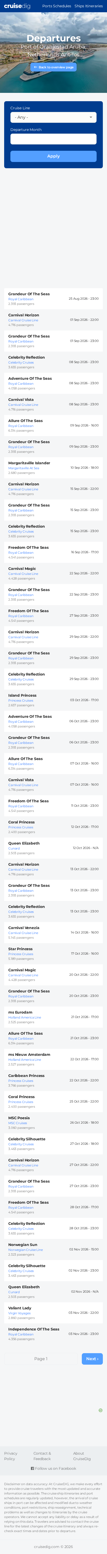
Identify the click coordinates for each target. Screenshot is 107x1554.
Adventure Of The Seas (30, 378)
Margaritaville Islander (29, 463)
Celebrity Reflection (26, 357)
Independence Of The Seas (33, 1329)
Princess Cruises (20, 700)
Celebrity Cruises (21, 362)
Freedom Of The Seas (28, 547)
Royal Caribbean (21, 299)
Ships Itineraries (89, 6)
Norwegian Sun (22, 1244)
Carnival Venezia (23, 927)
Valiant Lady (19, 1308)
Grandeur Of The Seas (29, 294)
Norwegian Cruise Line (25, 1250)
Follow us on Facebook (55, 1468)
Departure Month (26, 129)
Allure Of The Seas (25, 420)
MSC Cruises (17, 1123)
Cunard (14, 848)
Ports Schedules (56, 6)
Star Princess (20, 949)
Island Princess (22, 695)
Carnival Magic (22, 568)
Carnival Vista (21, 399)
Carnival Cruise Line (23, 320)
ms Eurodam (20, 1012)
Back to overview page (56, 67)
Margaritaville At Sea (23, 468)
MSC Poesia (19, 1118)
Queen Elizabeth (24, 843)
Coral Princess (21, 822)
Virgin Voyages (19, 1313)
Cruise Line (20, 108)
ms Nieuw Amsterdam (29, 1054)
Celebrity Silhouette (26, 1139)
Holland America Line (24, 1017)
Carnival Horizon (23, 315)
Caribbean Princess (26, 1075)
